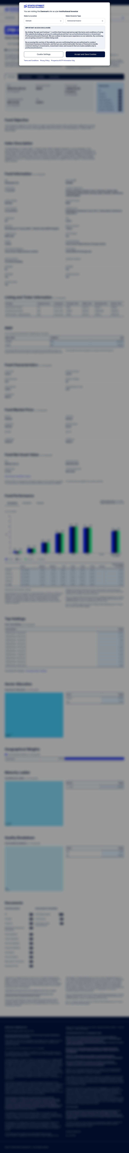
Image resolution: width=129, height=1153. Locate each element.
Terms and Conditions (31, 60)
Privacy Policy (45, 60)
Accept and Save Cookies (85, 54)
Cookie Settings (43, 54)
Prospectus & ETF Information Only (63, 60)
